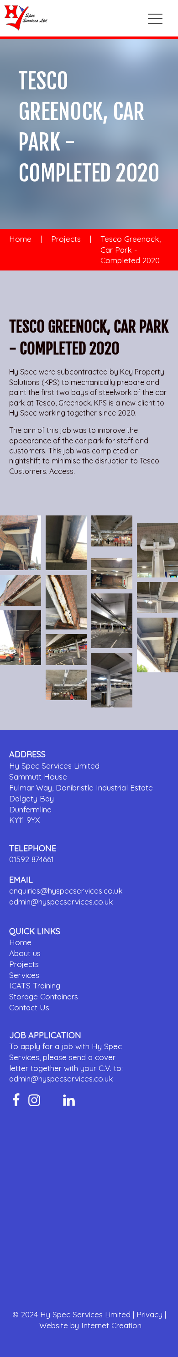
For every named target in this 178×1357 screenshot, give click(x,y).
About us (25, 953)
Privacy (149, 1314)
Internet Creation (111, 1325)
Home (20, 239)
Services (24, 975)
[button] (155, 18)
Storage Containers (43, 996)
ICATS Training (34, 985)
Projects (66, 239)
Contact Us (29, 1007)
